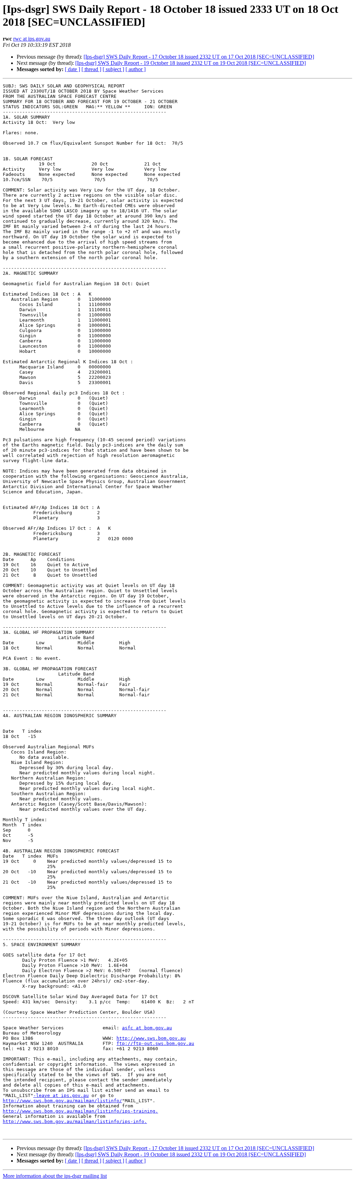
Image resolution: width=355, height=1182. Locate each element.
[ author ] (135, 69)
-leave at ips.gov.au (61, 1095)
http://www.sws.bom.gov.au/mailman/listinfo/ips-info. (75, 1121)
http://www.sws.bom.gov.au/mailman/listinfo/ (62, 1100)
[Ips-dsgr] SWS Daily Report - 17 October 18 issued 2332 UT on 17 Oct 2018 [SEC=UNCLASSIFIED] (199, 57)
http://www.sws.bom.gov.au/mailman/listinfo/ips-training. (80, 1111)
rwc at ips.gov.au (31, 39)
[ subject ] (113, 69)
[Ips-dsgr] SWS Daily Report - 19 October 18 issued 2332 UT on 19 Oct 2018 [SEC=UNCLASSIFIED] (190, 63)
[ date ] (72, 69)
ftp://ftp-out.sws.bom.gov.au (155, 1043)
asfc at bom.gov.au (147, 1027)
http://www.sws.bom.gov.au (151, 1038)
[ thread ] (91, 69)
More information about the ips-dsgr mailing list (55, 1176)
